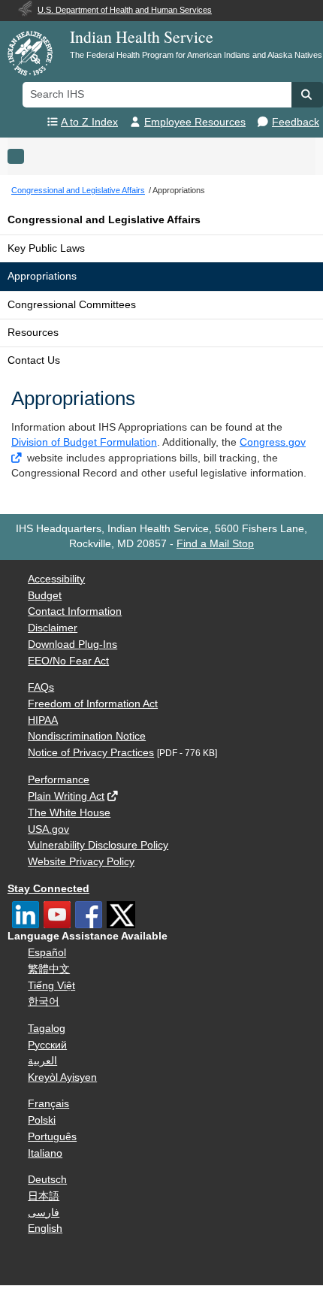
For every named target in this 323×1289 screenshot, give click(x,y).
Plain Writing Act (66, 796)
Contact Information (75, 611)
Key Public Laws (46, 248)
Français (48, 1103)
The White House (69, 812)
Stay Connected (48, 888)
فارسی (43, 1212)
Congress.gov (273, 442)
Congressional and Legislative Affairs (104, 219)
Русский (47, 1045)
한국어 (43, 1001)
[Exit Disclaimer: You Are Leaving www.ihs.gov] (17, 458)
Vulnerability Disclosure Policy (98, 845)
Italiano (45, 1153)
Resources (33, 332)
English (45, 1228)
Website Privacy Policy (81, 861)
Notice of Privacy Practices (91, 752)
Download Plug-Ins (72, 644)
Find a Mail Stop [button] (215, 543)
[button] (307, 94)
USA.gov (48, 829)
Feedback (295, 122)
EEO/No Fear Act (68, 661)
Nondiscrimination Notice (87, 736)
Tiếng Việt (51, 985)
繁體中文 (49, 969)
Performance (58, 779)
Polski (42, 1120)
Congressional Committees (72, 304)
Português (52, 1136)
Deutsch (47, 1179)
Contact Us (34, 360)
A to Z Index (89, 122)
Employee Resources (195, 122)
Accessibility (56, 579)
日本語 (43, 1196)
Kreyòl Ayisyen (62, 1077)
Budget (45, 595)
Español (47, 952)
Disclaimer (52, 628)
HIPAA (43, 720)
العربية (42, 1061)
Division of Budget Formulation (84, 442)
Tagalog (46, 1028)
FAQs (41, 687)
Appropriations (42, 276)
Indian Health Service (141, 36)
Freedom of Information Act (93, 704)
